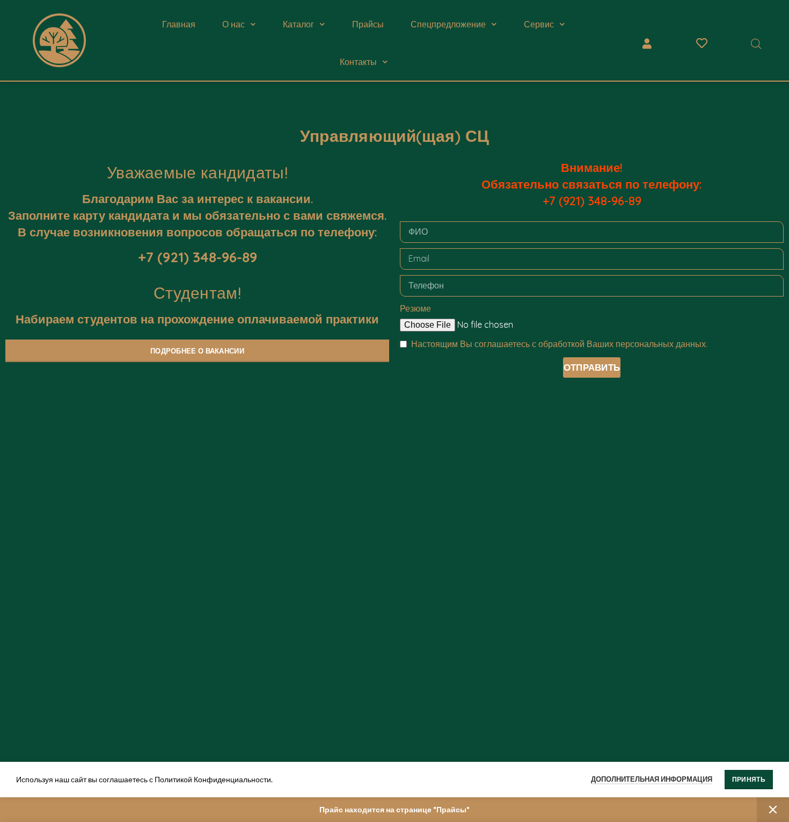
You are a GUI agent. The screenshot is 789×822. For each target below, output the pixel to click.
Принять (748, 779)
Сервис (539, 24)
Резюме (415, 308)
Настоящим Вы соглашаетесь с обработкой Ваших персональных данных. (559, 343)
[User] (647, 43)
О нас (233, 24)
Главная (178, 24)
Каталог (298, 24)
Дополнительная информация (651, 779)
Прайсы (368, 24)
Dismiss (773, 809)
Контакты (358, 61)
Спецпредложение (448, 24)
